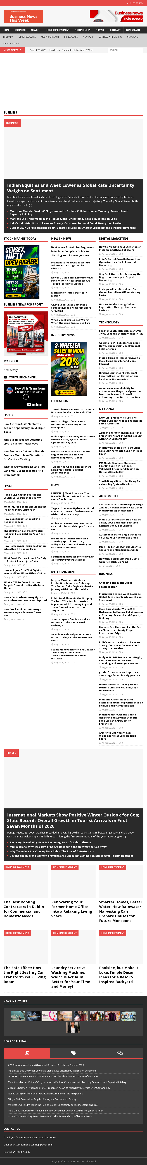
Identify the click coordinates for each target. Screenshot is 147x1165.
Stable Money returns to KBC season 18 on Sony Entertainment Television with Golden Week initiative (73, 654)
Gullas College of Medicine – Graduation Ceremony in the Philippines (68, 424)
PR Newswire (71, 36)
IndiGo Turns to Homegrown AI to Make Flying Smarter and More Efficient (119, 361)
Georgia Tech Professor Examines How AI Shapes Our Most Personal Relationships (119, 345)
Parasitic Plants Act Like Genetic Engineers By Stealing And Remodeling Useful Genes (70, 454)
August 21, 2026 (109, 269)
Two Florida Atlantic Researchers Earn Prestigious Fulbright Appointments (71, 469)
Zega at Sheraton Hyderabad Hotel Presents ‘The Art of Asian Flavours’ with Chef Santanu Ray (72, 511)
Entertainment (63, 572)
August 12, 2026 (13, 577)
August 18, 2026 (13, 553)
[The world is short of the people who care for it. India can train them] (128, 1016)
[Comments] (120, 1053)
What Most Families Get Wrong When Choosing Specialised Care (70, 321)
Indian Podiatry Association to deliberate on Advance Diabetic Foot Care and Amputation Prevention (118, 719)
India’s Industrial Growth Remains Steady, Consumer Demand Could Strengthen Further (66, 223)
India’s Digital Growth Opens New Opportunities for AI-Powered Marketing (119, 262)
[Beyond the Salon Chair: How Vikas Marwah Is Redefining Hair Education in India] (112, 1016)
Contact (115, 30)
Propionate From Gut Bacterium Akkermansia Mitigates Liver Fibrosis (70, 265)
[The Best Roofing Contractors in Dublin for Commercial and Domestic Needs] (26, 881)
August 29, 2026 (13, 501)
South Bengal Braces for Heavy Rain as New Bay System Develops (72, 558)
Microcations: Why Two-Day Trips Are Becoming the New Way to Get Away (58, 847)
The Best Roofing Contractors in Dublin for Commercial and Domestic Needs (24, 909)
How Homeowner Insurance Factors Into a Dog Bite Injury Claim (25, 547)
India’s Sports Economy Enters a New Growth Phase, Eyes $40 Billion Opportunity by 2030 (73, 439)
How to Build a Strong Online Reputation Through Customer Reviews (118, 307)
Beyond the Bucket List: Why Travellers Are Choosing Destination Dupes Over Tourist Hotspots (71, 855)
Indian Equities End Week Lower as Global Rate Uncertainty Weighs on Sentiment (70, 188)
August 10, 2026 (13, 619)
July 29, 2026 (107, 566)
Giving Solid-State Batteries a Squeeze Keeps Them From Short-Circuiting (71, 307)
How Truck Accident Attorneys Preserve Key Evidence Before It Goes (22, 612)
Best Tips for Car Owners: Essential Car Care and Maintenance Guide (120, 548)
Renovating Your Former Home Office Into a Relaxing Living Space (71, 909)
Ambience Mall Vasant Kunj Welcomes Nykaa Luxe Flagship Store (117, 735)
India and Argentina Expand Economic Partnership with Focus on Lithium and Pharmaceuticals (121, 702)
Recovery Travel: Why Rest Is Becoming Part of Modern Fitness (50, 842)
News (55, 485)
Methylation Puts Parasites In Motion (69, 294)
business (20, 30)
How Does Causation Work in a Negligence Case (22, 520)
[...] (30, 205)
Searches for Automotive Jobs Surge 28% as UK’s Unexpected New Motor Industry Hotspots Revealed (121, 507)
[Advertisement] (73, 84)
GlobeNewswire (27, 36)
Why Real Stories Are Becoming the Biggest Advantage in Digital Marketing (120, 277)
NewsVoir (88, 36)
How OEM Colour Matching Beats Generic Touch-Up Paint (119, 560)
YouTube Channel (23, 377)
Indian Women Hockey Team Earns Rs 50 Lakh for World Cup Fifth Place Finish (72, 526)
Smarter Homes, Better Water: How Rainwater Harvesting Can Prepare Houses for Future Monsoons (120, 911)
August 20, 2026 (109, 284)
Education (59, 401)
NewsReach (133, 30)
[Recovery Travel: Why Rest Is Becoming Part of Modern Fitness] (18, 1016)
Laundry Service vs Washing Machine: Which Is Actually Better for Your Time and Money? (70, 977)
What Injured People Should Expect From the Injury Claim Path (25, 508)
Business (10, 112)
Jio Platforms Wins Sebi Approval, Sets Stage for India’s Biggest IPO (119, 674)
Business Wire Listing (110, 36)
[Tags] (73, 1053)
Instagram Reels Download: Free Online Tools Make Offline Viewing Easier (119, 292)
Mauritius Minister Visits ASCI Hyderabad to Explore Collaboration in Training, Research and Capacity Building (69, 212)
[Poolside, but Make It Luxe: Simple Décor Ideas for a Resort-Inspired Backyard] (121, 947)
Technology (109, 322)
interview (8, 36)
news (34, 30)
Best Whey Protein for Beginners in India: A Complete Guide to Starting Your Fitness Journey (72, 251)
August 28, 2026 (61, 593)
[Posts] (27, 1053)
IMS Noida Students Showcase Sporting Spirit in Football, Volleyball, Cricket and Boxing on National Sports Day (71, 543)
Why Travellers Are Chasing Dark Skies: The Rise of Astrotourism (52, 851)
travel (100, 30)
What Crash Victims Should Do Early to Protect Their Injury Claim (25, 559)
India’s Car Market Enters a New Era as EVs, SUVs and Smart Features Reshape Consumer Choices (120, 522)
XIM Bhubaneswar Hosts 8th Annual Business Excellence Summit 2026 (72, 411)
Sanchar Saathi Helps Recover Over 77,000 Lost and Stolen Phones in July (121, 332)
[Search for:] (125, 50)
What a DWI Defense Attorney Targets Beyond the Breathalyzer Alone (24, 585)
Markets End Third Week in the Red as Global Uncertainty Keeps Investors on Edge (63, 218)
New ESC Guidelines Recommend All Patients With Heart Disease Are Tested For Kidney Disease (72, 280)
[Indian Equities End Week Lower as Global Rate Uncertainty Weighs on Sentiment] (73, 176)
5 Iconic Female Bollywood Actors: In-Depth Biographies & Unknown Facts (71, 637)
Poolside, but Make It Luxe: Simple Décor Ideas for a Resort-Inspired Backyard (118, 974)
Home (6, 30)
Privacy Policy (11, 43)
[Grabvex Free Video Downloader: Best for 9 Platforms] (49, 1016)
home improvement (58, 30)
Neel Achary (11, 370)
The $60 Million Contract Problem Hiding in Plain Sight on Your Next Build (24, 534)
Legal (8, 486)
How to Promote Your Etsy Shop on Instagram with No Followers (120, 248)
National (107, 409)
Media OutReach (50, 36)
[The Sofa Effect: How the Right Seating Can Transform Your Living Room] (26, 947)
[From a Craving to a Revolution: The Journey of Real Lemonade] (73, 1027)
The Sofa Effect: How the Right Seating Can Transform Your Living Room (25, 974)
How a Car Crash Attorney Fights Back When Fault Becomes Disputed (25, 599)
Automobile (108, 496)
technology (83, 30)
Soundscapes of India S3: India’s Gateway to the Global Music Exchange (70, 622)
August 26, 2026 (13, 513)
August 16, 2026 (109, 554)
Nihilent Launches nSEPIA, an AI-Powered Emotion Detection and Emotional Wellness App (119, 376)
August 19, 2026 (13, 526)
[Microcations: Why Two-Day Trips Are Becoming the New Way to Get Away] (65, 1016)
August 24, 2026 (109, 254)
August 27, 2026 (61, 614)
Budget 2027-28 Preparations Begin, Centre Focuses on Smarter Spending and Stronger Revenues (73, 227)
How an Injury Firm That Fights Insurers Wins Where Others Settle (25, 571)
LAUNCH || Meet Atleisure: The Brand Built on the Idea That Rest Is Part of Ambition (72, 496)
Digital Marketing (113, 239)
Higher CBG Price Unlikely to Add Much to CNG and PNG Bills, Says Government (118, 687)
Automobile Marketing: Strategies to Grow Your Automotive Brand (120, 536)
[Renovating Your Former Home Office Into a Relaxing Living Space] (73, 881)
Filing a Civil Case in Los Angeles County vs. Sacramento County (22, 496)
